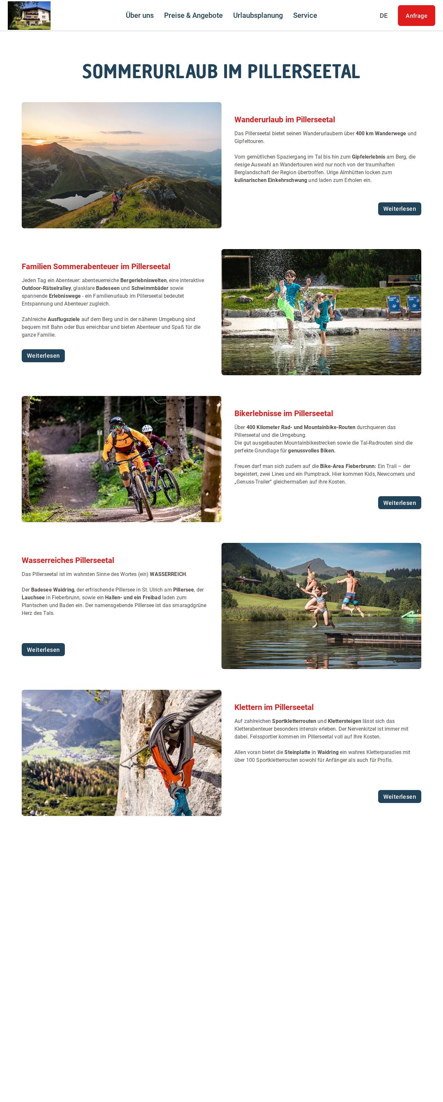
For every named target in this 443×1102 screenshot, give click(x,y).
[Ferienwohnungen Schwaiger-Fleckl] (29, 15)
